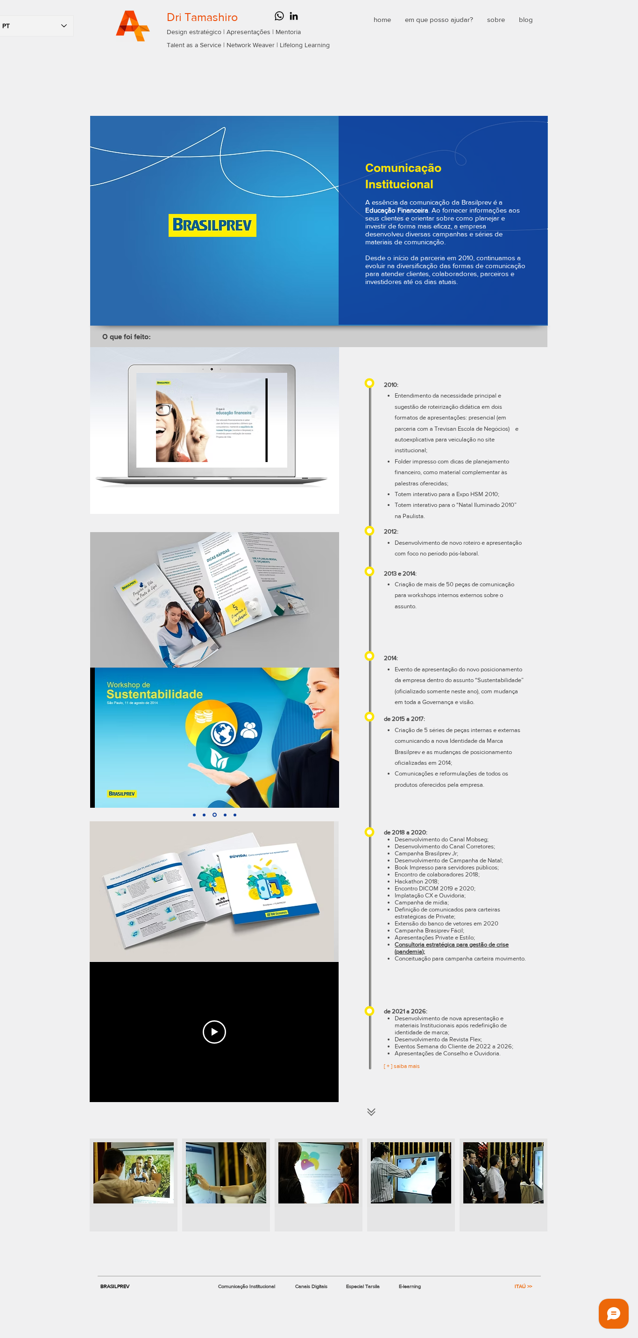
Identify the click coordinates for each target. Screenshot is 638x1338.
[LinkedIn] (293, 15)
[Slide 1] (194, 814)
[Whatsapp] (279, 15)
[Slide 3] (215, 815)
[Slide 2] (204, 814)
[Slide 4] (225, 814)
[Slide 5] (235, 814)
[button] (133, 1185)
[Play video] (214, 1032)
